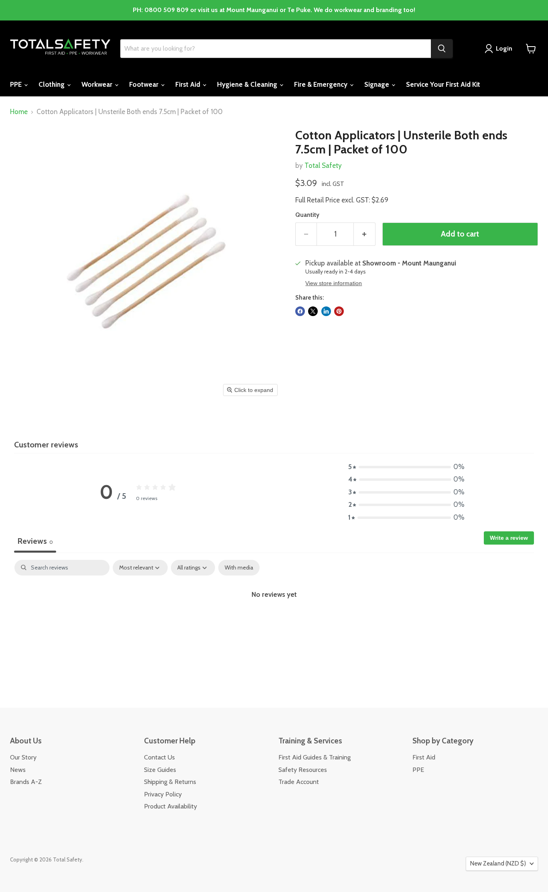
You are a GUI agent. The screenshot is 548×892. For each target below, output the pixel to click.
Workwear (97, 84)
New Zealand (498, 863)
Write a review (509, 538)
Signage (377, 84)
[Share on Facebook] (300, 311)
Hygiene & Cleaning (248, 84)
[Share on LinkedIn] (326, 311)
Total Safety (323, 165)
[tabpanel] (274, 620)
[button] (406, 467)
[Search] (442, 48)
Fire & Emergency (321, 84)
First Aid (188, 84)
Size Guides (160, 770)
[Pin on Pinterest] (339, 311)
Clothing (52, 84)
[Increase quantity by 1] (364, 234)
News (18, 770)
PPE (16, 84)
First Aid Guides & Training (314, 757)
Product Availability (170, 806)
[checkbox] (239, 568)
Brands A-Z (26, 782)
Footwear (144, 84)
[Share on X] (313, 311)
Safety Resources (302, 770)
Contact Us (159, 757)
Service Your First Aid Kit (443, 84)
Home (19, 112)
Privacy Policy (163, 794)
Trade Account (298, 782)
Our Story (23, 757)
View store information (333, 283)
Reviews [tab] (35, 541)
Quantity (307, 215)
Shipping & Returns (170, 782)
